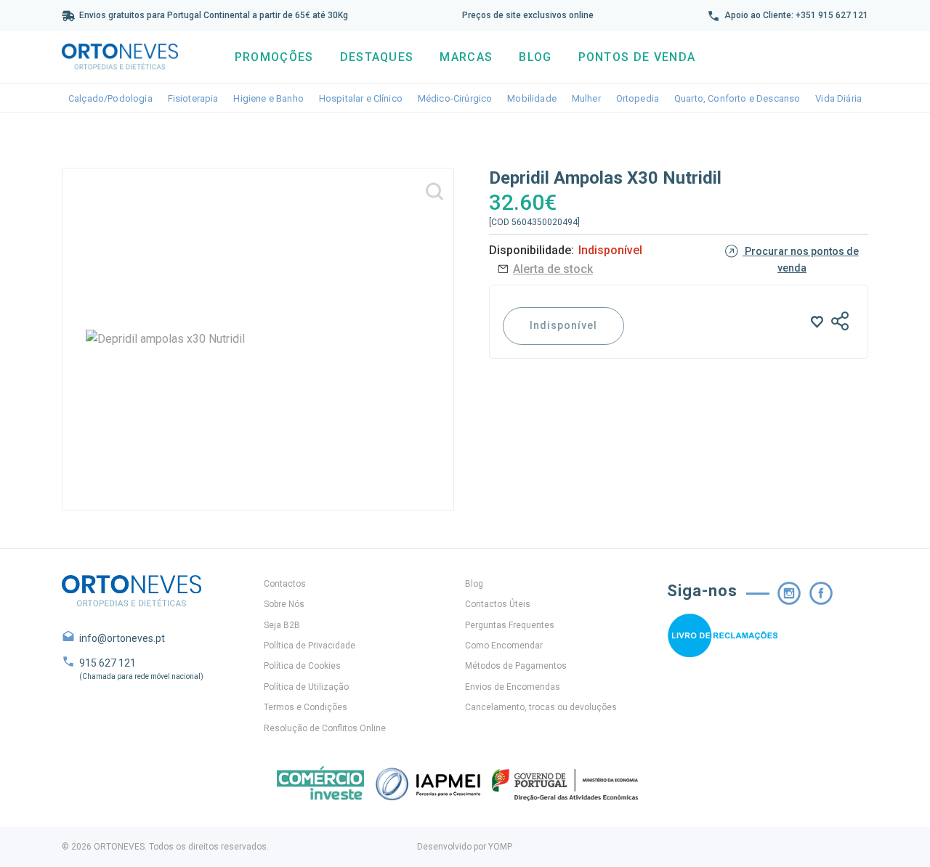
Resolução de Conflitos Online (325, 728)
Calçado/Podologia (110, 98)
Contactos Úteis (497, 604)
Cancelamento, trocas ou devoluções (541, 707)
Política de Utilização (306, 687)
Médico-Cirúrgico (455, 98)
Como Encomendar (504, 645)
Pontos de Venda (637, 57)
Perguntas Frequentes (509, 625)
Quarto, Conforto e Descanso (737, 98)
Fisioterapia (193, 98)
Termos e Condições (305, 707)
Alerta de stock (553, 269)
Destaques (377, 57)
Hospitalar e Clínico (361, 98)
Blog (535, 57)
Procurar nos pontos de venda (801, 259)
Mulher (586, 98)
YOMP (500, 847)
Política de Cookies (302, 666)
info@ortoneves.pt (122, 638)
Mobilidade (532, 98)
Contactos (285, 584)
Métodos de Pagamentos (516, 666)
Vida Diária (838, 98)
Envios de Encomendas (512, 687)
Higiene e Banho (268, 98)
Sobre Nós (284, 604)
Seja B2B (282, 625)
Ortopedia (637, 98)
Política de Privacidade (309, 645)
